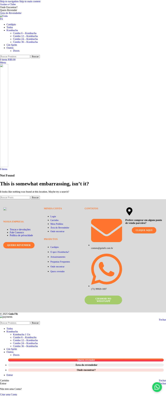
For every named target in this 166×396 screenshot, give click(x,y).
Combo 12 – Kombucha (25, 36)
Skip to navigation (9, 1)
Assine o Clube (8, 4)
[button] (157, 387)
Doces (16, 50)
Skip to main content (29, 1)
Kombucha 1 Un (21, 334)
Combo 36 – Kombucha (25, 42)
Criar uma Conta (8, 394)
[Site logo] (5, 19)
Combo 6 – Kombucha (24, 33)
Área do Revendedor (10, 13)
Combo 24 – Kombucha (25, 39)
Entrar (9, 375)
